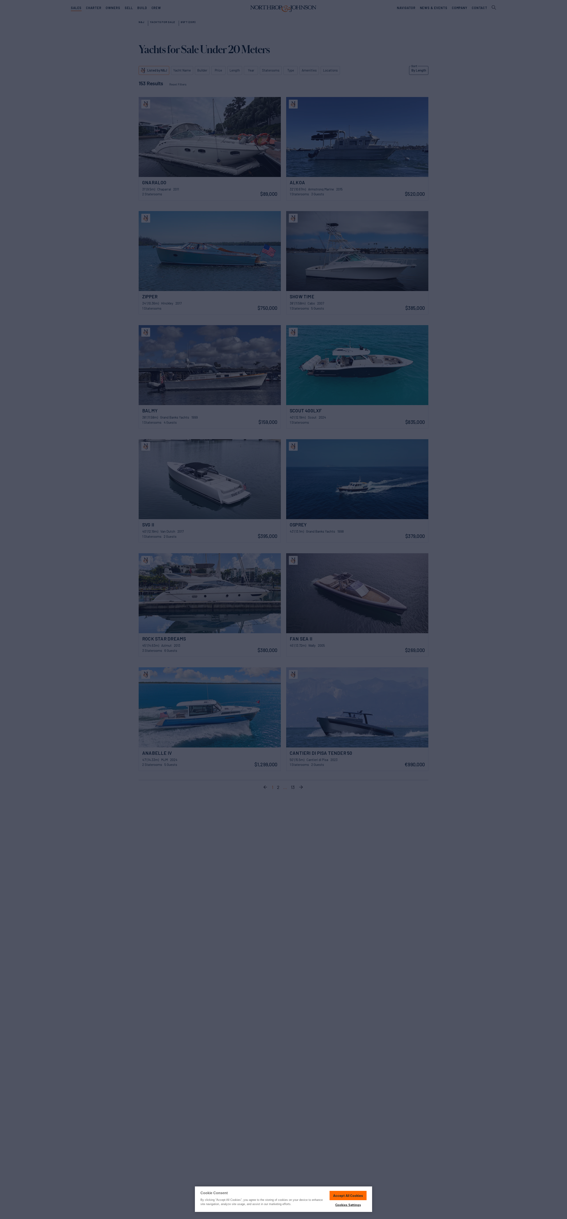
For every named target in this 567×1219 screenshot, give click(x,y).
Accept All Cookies (348, 1195)
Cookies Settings (348, 1205)
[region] (283, 1199)
